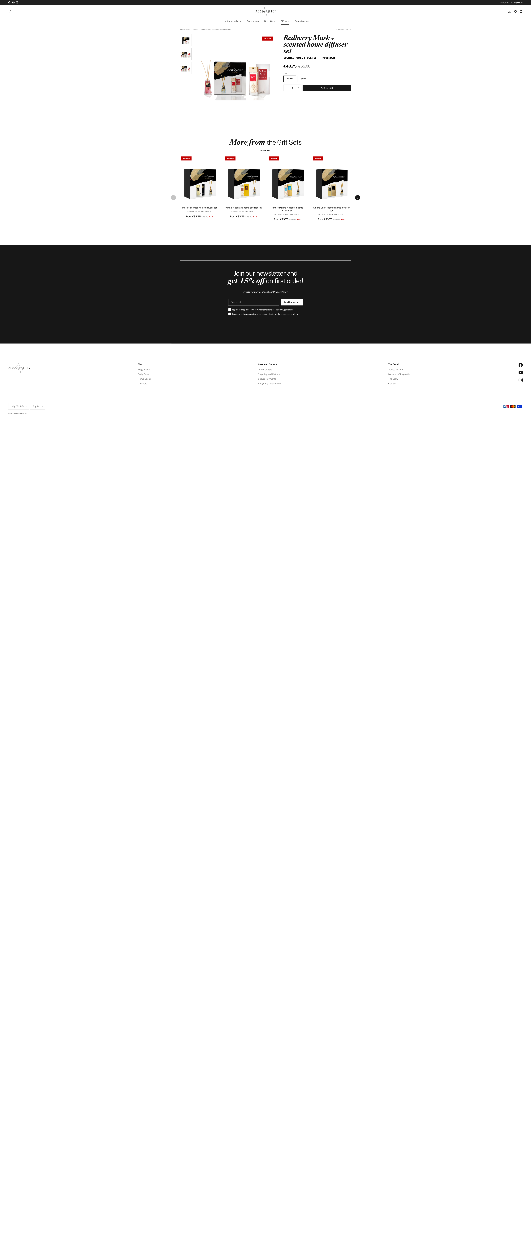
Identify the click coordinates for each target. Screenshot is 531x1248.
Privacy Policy (280, 292)
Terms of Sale (265, 369)
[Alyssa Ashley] (266, 11)
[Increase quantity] (298, 88)
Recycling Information (269, 383)
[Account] (509, 11)
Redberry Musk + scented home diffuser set (216, 29)
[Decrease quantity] (286, 88)
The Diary (393, 379)
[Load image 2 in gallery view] (236, 72)
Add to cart (327, 88)
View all (265, 151)
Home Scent (144, 379)
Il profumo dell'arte (231, 21)
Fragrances (253, 21)
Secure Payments (267, 379)
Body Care (269, 21)
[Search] (10, 11)
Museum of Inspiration (399, 374)
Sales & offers (302, 21)
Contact (392, 383)
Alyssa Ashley (185, 29)
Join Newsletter (292, 302)
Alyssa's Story (395, 369)
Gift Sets (195, 29)
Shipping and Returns (269, 374)
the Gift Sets (265, 142)
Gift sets (285, 21)
